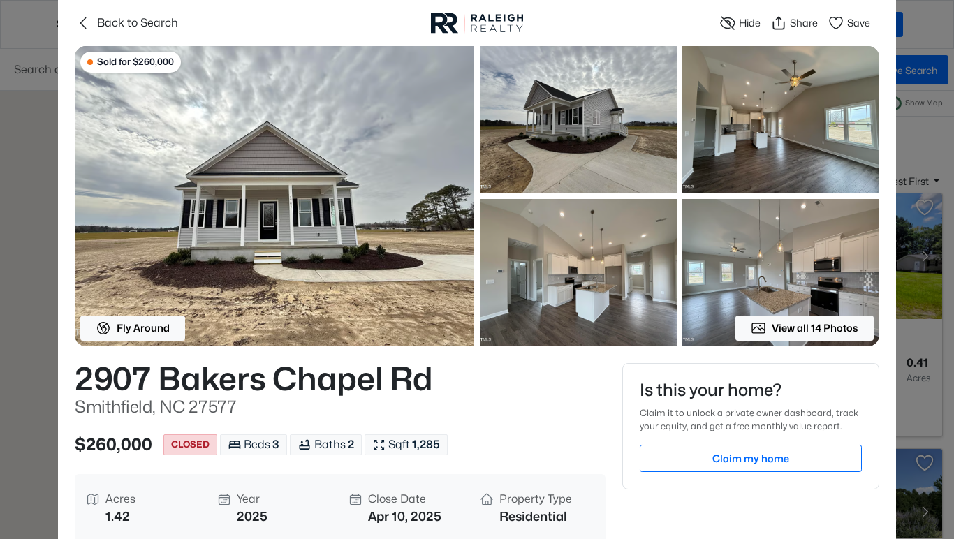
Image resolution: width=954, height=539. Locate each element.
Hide (750, 23)
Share (804, 23)
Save (858, 23)
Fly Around (143, 328)
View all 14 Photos (815, 328)
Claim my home (750, 458)
